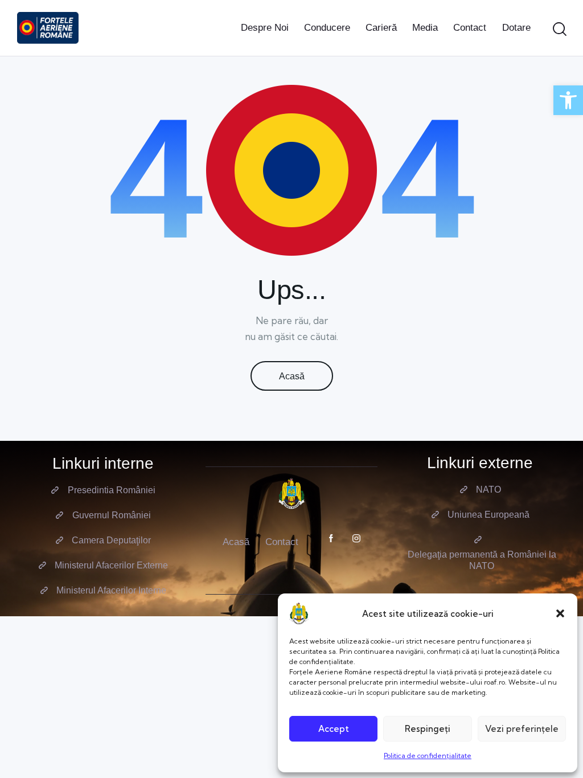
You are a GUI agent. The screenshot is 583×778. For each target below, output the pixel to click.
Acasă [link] (292, 376)
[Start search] (560, 30)
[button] (560, 613)
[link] (568, 100)
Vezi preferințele (522, 728)
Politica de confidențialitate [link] (427, 755)
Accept (333, 728)
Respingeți (427, 728)
